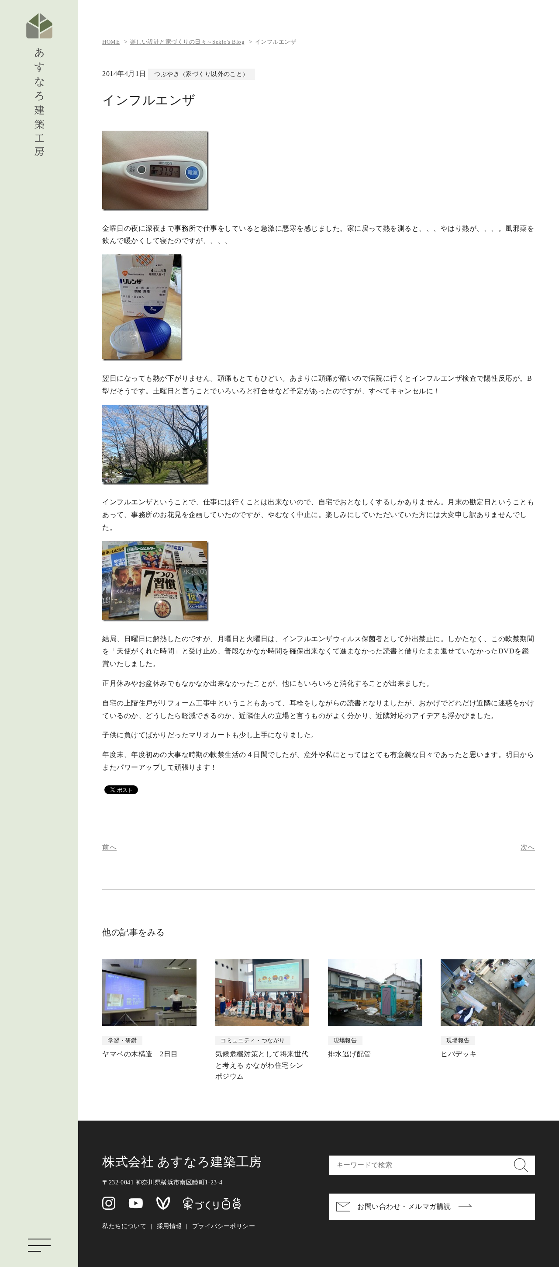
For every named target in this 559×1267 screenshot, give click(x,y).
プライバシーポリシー (223, 1225)
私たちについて (124, 1225)
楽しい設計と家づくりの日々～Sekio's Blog (187, 42)
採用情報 (169, 1225)
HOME (111, 42)
